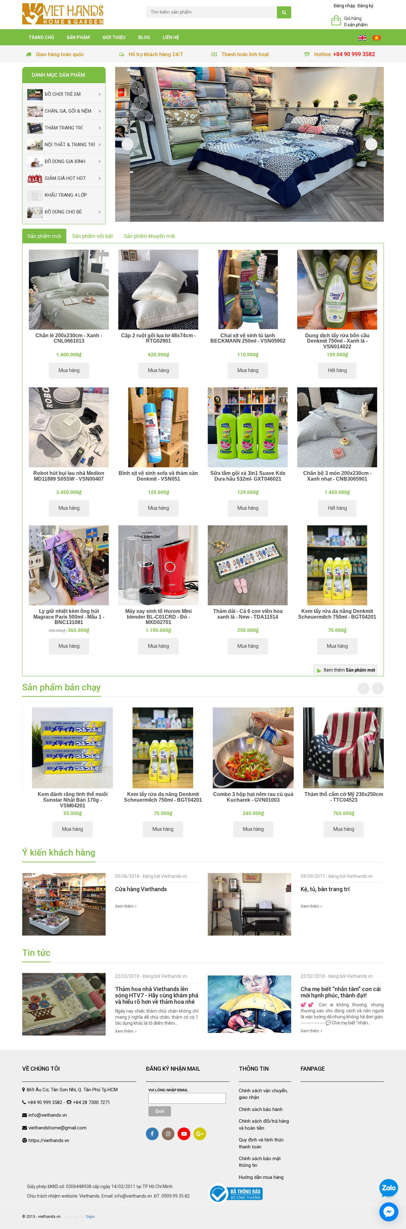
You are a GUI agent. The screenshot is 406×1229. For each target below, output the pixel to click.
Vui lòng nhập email (168, 1090)
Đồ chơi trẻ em (63, 94)
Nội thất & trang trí (70, 145)
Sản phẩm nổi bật (92, 236)
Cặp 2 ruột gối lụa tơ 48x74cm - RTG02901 (158, 338)
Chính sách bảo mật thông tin (260, 1162)
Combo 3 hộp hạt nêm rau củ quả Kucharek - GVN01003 (248, 797)
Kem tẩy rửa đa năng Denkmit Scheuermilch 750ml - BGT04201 (337, 614)
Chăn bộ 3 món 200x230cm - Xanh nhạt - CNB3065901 (337, 476)
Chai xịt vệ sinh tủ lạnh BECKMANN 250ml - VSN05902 (247, 338)
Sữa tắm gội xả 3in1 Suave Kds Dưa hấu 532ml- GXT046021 (247, 476)
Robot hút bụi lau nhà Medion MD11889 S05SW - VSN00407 (68, 476)
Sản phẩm (78, 37)
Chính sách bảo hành (261, 1109)
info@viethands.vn (48, 1115)
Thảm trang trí (63, 128)
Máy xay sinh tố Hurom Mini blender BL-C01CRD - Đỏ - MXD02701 (158, 616)
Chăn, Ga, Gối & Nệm (68, 111)
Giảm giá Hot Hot (65, 178)
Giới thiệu (114, 37)
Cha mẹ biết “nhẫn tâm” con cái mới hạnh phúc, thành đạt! (341, 992)
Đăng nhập (344, 5)
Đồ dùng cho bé (63, 212)
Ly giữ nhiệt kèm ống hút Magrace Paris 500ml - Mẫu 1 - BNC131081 (68, 616)
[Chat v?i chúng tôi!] (388, 1211)
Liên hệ (171, 37)
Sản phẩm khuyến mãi (149, 236)
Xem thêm (349, 670)
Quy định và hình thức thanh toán (261, 1143)
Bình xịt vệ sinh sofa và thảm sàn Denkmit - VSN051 (158, 476)
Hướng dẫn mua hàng (261, 1177)
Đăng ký (365, 5)
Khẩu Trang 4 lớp (66, 195)
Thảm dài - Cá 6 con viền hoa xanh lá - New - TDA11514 (248, 614)
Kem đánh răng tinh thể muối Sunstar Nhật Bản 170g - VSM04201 (67, 800)
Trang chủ (41, 37)
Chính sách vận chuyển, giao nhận (263, 1094)
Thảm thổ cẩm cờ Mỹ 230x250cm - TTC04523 (338, 797)
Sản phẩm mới (44, 236)
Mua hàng (69, 370)
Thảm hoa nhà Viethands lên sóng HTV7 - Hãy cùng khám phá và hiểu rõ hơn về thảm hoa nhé (156, 995)
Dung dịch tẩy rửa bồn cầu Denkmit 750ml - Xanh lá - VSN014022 (337, 341)
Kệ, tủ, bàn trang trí (325, 889)
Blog (144, 37)
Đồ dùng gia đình (65, 161)
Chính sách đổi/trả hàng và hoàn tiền (264, 1124)
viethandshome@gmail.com (58, 1128)
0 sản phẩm (356, 24)
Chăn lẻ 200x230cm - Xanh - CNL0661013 (69, 338)
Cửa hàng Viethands (141, 889)
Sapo (90, 1216)
